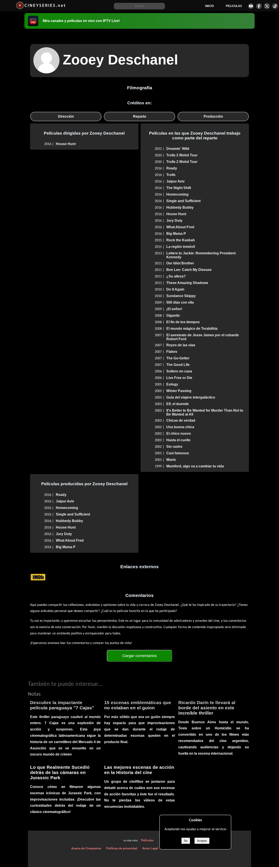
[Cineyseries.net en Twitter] (267, 6)
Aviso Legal (150, 848)
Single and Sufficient (183, 201)
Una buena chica (180, 427)
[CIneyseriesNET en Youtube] (251, 6)
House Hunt (66, 144)
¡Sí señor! (174, 309)
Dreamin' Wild (177, 148)
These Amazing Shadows (187, 283)
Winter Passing (178, 391)
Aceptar (202, 840)
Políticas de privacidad (121, 848)
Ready (171, 168)
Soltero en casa (179, 371)
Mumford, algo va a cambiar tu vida (195, 466)
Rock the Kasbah (180, 240)
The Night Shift (178, 188)
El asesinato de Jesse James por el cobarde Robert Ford (202, 337)
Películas (147, 840)
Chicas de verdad (180, 420)
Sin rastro (174, 446)
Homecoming (177, 194)
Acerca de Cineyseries (86, 848)
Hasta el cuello (178, 440)
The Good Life (178, 365)
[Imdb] (38, 577)
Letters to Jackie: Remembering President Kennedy (201, 255)
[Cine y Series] (41, 8)
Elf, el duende (177, 404)
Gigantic (173, 315)
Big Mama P (176, 233)
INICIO (209, 6)
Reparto (139, 116)
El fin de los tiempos (183, 322)
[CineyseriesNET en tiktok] (275, 6)
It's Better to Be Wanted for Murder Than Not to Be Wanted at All (204, 412)
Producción (213, 116)
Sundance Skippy (181, 296)
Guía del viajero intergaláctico (190, 397)
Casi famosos (177, 453)
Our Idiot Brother (180, 263)
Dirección (66, 116)
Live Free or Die (179, 378)
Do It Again (175, 289)
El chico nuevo (178, 433)
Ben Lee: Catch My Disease (189, 270)
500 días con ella (180, 302)
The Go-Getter (177, 358)
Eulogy (172, 384)
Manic (171, 459)
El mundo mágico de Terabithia (192, 328)
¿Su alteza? (176, 276)
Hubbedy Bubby (180, 207)
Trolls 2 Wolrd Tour (181, 155)
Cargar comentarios (139, 656)
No (185, 840)
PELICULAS (234, 6)
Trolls (170, 175)
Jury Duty (174, 220)
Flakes (171, 351)
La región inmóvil (180, 246)
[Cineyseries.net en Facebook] (259, 6)
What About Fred (180, 227)
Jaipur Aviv (175, 181)
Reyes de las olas (180, 345)
